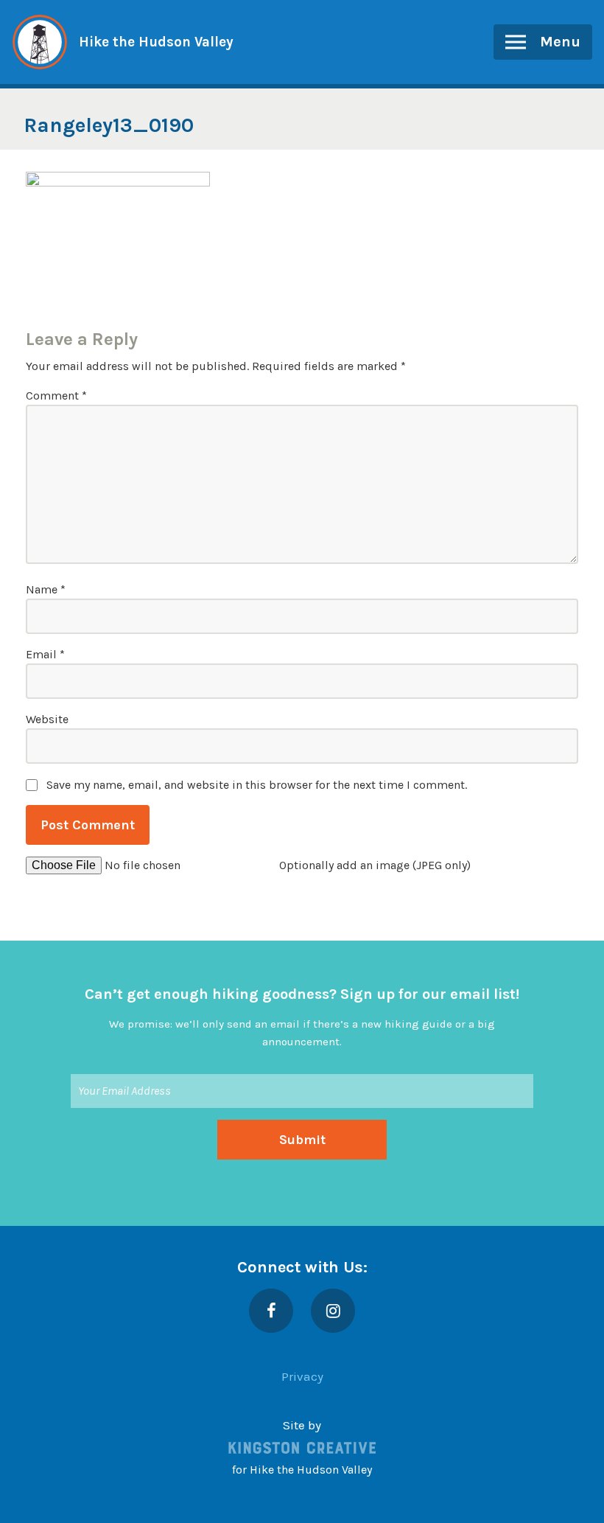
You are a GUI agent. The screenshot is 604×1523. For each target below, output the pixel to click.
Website (47, 719)
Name (46, 589)
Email (45, 654)
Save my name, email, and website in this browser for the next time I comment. (256, 785)
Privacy (302, 1376)
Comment (56, 395)
